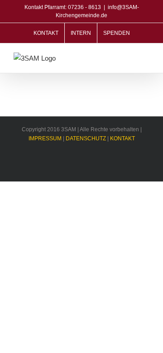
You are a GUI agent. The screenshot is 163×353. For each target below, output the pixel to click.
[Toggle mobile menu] (145, 59)
